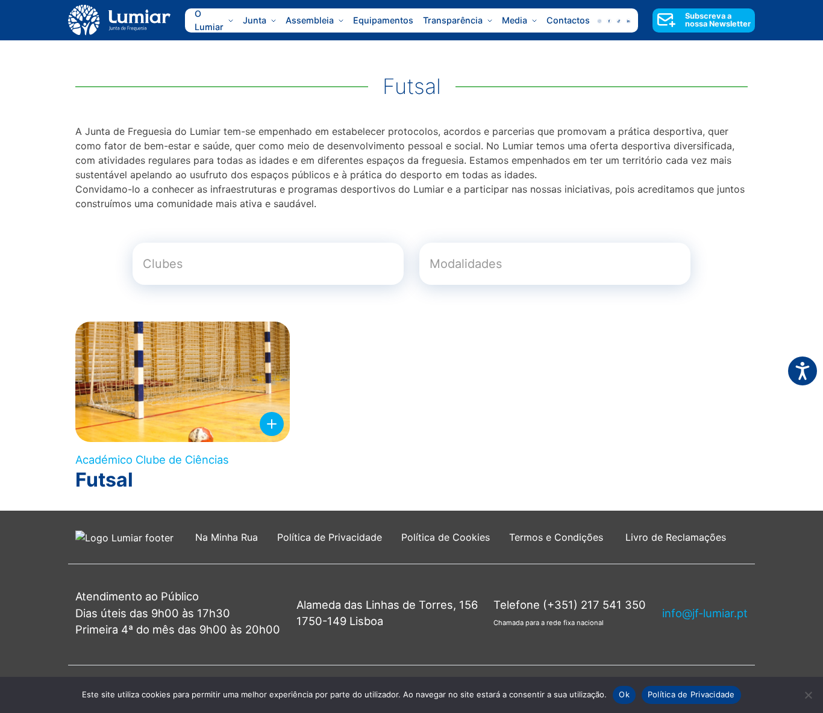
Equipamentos (383, 20)
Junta (254, 20)
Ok (624, 694)
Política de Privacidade (329, 537)
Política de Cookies (445, 537)
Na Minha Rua (226, 537)
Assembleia (310, 20)
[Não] (808, 695)
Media (514, 20)
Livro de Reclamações (675, 537)
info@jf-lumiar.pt (705, 613)
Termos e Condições (557, 537)
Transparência (453, 20)
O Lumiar (209, 20)
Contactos (568, 20)
